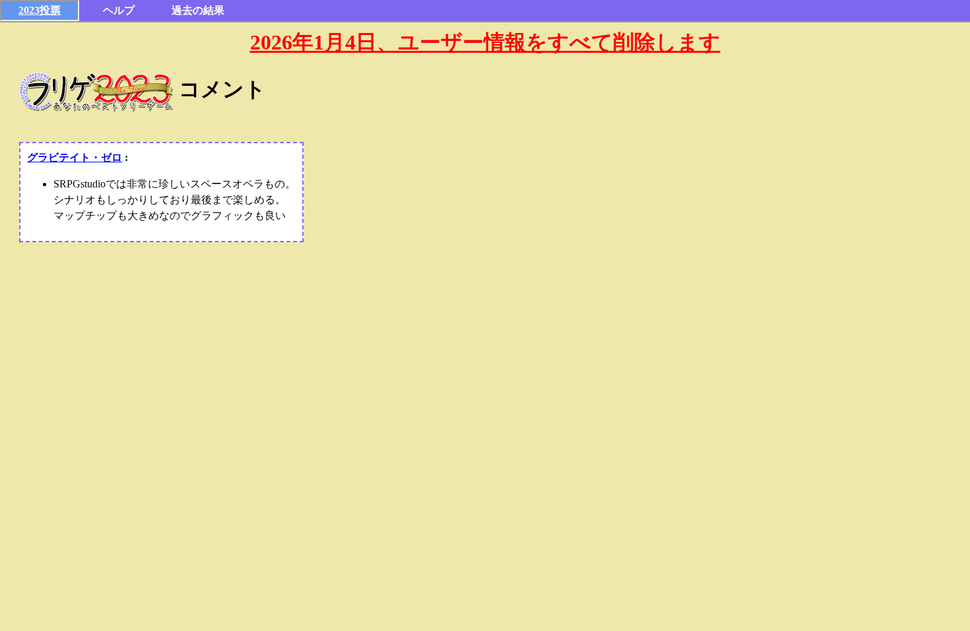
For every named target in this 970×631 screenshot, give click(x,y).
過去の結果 (198, 10)
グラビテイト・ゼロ (74, 157)
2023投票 (39, 10)
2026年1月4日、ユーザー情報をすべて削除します (485, 42)
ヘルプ (119, 10)
